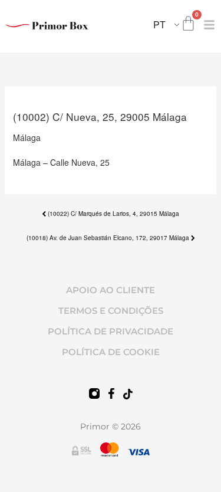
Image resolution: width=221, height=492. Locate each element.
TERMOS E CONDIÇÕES (110, 310)
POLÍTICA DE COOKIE (111, 351)
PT (159, 24)
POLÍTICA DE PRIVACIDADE (110, 331)
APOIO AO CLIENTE (110, 290)
